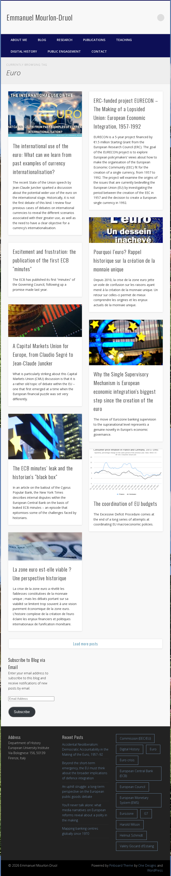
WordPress (155, 870)
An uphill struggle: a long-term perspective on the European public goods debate (83, 791)
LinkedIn (151, 17)
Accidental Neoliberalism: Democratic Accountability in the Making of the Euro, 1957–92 (85, 749)
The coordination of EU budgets (125, 503)
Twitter (142, 17)
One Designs (147, 865)
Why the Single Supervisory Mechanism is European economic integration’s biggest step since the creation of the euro (125, 391)
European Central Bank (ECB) (136, 773)
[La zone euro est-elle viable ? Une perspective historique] (45, 546)
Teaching (124, 40)
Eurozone (127, 813)
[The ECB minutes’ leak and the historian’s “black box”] (45, 436)
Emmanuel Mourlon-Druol (40, 17)
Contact (99, 51)
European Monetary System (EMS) (134, 800)
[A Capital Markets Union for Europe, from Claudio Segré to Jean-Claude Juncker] (45, 320)
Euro (153, 749)
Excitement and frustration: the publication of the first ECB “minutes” (44, 260)
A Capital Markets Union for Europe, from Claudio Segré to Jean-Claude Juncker (43, 354)
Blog (42, 40)
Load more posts (85, 643)
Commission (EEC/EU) (135, 738)
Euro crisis (127, 760)
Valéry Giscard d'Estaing (137, 846)
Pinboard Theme (121, 865)
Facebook (132, 17)
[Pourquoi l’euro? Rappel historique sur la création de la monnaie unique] (126, 230)
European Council (132, 787)
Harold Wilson (130, 824)
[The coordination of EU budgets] (126, 472)
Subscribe (22, 712)
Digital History (24, 51)
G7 (146, 813)
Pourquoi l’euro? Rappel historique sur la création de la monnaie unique (124, 260)
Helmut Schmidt (131, 835)
